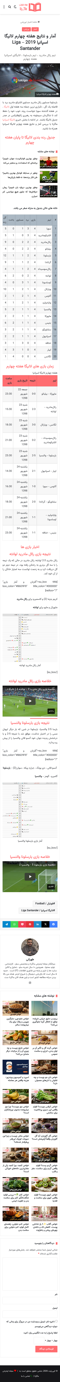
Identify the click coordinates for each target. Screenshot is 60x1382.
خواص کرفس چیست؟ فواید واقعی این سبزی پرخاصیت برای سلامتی (45, 1110)
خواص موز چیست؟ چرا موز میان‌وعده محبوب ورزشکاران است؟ (16, 1110)
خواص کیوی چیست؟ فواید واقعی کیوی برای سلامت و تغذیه (45, 1198)
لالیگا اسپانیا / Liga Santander (37, 911)
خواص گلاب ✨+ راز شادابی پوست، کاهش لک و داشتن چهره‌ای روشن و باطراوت (44, 1227)
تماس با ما (25, 1376)
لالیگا (6, 107)
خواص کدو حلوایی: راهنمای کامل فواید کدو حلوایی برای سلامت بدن (16, 1227)
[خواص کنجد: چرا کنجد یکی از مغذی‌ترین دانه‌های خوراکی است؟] (16, 1155)
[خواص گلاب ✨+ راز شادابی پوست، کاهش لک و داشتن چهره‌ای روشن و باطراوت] (44, 1213)
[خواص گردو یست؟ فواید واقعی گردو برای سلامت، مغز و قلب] (44, 1155)
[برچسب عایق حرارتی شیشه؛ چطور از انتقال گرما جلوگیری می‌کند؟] (44, 1008)
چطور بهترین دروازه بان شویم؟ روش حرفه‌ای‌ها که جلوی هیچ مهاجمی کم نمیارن (20, 192)
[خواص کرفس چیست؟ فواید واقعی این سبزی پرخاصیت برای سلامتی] (44, 1096)
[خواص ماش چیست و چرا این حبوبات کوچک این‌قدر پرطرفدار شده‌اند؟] (16, 1125)
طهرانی (30, 959)
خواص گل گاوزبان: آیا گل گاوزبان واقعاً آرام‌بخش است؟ (44, 1137)
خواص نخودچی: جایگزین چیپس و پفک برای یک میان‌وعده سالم (18, 1022)
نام (56, 1294)
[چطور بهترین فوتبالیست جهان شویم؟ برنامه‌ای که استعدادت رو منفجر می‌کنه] (48, 163)
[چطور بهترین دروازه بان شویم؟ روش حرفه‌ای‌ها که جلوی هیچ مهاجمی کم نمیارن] (48, 191)
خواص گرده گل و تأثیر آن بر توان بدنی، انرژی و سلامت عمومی (44, 1051)
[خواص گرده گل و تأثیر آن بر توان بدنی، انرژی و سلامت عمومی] (44, 1037)
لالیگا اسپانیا (9, 120)
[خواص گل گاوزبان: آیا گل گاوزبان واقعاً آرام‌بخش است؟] (44, 1125)
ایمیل (54, 1308)
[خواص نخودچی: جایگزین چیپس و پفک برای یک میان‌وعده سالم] (16, 1008)
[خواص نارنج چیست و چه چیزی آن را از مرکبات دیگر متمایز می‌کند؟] (16, 1037)
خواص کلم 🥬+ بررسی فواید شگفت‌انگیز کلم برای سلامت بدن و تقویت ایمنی (16, 1198)
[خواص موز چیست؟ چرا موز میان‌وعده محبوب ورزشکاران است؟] (16, 1096)
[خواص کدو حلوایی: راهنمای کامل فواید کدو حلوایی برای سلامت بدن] (16, 1213)
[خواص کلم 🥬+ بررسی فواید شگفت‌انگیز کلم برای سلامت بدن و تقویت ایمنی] (16, 1184)
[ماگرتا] (30, 7)
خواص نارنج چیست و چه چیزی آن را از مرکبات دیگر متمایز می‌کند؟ (17, 1051)
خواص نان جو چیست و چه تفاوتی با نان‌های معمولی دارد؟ (45, 1080)
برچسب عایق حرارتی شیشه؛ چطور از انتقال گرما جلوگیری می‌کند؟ (44, 1022)
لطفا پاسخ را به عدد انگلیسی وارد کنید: (40, 1333)
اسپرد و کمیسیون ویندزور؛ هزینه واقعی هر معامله (17, 1079)
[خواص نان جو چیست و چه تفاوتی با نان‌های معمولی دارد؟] (44, 1067)
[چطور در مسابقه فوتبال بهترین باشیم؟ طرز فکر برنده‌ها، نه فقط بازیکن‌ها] (48, 177)
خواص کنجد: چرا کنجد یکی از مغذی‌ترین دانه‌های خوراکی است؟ (16, 1168)
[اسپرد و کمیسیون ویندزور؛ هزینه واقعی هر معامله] (16, 1067)
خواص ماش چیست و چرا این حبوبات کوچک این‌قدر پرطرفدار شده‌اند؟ (16, 1139)
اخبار (30, 22)
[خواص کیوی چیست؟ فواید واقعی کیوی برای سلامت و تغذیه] (44, 1184)
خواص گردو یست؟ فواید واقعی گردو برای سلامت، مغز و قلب (44, 1168)
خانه (35, 22)
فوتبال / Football (44, 904)
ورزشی (23, 22)
